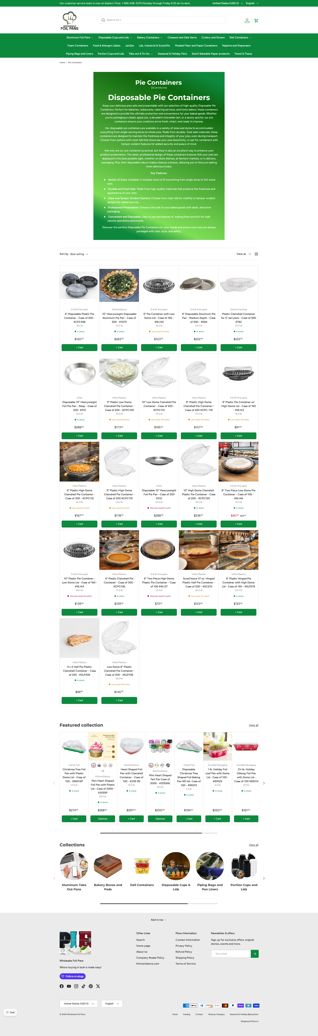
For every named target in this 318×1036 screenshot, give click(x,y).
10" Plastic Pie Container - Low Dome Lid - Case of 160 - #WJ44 (79, 582)
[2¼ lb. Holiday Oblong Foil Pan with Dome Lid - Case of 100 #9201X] (246, 746)
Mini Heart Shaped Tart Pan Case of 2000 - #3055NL (160, 779)
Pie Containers (75, 62)
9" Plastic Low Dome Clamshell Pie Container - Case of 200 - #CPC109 (119, 406)
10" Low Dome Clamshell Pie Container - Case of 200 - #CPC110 (159, 406)
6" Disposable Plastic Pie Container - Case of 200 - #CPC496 (79, 317)
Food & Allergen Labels (106, 45)
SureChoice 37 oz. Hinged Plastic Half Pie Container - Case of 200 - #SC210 (199, 582)
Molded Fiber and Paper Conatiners (196, 45)
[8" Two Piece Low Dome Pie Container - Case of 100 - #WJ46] (238, 462)
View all (253, 725)
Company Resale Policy (150, 957)
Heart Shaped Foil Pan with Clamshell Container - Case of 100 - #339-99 (131, 775)
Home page (143, 945)
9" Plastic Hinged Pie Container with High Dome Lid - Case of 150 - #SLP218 (238, 582)
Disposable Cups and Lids (114, 37)
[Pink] (110, 765)
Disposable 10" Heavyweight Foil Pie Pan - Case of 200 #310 (159, 494)
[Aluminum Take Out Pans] (74, 866)
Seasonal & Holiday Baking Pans (244, 1014)
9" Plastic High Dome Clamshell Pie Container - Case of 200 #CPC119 (119, 494)
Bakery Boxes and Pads (108, 887)
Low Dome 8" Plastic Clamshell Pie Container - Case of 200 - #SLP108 (119, 670)
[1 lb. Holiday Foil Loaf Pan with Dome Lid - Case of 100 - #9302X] (217, 746)
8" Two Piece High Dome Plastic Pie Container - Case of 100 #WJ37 (159, 582)
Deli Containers (239, 37)
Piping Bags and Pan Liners (210, 887)
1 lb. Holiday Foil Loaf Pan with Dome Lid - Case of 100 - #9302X (218, 775)
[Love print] (168, 765)
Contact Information (188, 939)
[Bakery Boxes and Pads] (108, 866)
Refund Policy (184, 951)
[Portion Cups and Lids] (244, 866)
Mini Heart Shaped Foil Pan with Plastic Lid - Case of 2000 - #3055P (103, 786)
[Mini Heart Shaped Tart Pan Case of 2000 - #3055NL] (160, 746)
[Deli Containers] (142, 866)
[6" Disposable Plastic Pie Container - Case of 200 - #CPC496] (79, 285)
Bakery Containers (148, 37)
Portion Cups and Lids (111, 53)
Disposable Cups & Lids (176, 887)
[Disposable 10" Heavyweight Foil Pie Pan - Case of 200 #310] (159, 462)
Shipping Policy (185, 957)
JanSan (129, 45)
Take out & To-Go (139, 53)
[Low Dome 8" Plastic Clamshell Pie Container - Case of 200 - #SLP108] (119, 638)
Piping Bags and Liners (79, 53)
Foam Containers (78, 45)
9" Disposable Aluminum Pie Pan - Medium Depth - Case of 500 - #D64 (198, 317)
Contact (199, 1014)
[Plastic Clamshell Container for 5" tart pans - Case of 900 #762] (238, 285)
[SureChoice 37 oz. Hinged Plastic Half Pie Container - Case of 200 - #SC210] (199, 550)
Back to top (157, 919)
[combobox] (161, 19)
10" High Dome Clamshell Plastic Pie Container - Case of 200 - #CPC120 (198, 494)
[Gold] (105, 765)
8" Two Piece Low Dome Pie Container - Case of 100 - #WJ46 (238, 494)
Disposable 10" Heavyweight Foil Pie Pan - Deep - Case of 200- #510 (79, 406)
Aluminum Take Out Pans (74, 887)
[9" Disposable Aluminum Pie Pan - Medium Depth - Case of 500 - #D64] (199, 285)
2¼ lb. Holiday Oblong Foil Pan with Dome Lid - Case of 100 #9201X (246, 775)
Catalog (186, 1014)
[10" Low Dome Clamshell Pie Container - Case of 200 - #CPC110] (159, 373)
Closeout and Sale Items (182, 37)
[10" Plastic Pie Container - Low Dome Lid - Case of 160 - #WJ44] (79, 550)
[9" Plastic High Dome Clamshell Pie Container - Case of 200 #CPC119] (119, 462)
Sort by (64, 253)
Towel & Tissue (243, 53)
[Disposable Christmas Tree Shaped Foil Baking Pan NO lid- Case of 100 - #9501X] (189, 746)
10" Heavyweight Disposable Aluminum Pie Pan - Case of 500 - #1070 (119, 317)
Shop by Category (216, 1014)
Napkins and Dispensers (236, 45)
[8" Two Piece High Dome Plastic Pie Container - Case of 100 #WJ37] (159, 550)
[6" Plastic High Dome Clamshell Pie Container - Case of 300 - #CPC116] (79, 462)
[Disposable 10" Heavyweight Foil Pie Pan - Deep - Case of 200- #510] (79, 373)
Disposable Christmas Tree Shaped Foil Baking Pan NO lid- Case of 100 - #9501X (189, 777)
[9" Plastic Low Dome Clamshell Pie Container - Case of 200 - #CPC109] (119, 373)
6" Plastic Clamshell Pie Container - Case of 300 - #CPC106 (119, 582)
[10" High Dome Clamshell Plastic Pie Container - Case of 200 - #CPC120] (199, 462)
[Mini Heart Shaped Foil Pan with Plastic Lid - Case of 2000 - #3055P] (102, 746)
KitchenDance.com (147, 963)
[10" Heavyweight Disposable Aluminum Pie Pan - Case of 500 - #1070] (119, 285)
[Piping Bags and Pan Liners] (210, 866)
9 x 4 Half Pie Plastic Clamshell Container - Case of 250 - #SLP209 (79, 670)
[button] (256, 20)
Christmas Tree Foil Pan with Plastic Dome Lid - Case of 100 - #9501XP (74, 775)
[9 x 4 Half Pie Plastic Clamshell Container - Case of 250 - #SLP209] (79, 638)
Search (140, 939)
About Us (141, 951)
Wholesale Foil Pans (76, 1014)
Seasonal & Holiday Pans (172, 53)
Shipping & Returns (249, 1021)
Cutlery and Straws (213, 37)
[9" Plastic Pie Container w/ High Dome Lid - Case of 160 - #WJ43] (238, 373)
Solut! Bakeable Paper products (211, 53)
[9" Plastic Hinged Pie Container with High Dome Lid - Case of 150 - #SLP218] (238, 550)
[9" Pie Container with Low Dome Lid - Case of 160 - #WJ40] (159, 285)
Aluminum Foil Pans (78, 37)
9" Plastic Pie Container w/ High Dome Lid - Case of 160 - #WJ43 (238, 406)
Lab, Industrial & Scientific (154, 45)
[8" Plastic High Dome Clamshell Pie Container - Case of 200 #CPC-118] (199, 373)
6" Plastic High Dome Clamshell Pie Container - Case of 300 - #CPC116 (79, 494)
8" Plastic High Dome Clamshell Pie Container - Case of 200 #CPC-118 (199, 406)
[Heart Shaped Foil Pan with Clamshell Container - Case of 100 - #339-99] (131, 746)
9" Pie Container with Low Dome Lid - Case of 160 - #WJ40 (159, 317)
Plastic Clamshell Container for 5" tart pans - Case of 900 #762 (238, 317)
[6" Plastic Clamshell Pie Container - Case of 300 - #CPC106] (119, 550)
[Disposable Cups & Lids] (176, 866)
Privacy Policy (184, 945)
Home (62, 62)
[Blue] (99, 765)
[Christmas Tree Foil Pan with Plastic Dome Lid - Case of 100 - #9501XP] (74, 746)
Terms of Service (186, 963)
